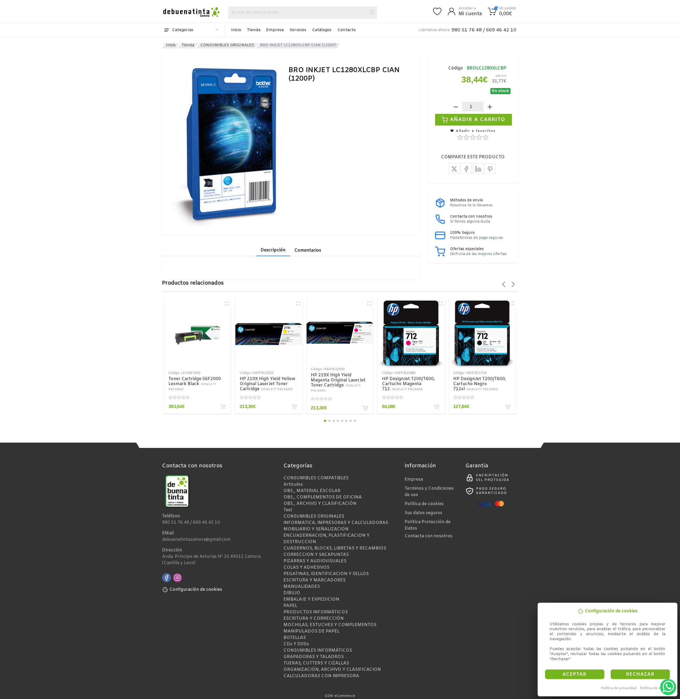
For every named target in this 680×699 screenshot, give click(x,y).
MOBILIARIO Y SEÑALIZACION (315, 529)
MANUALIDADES (301, 586)
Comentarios (307, 250)
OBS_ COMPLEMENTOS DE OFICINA (322, 497)
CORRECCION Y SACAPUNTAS (316, 554)
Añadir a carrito (477, 120)
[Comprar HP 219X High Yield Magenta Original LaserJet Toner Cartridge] (365, 408)
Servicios (298, 30)
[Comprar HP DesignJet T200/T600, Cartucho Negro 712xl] (507, 406)
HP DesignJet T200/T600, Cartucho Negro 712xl (479, 384)
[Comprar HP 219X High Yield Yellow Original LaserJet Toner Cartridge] (294, 406)
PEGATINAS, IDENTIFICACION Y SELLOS (326, 574)
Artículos (293, 484)
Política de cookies (656, 688)
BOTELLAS (294, 637)
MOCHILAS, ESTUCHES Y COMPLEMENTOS (329, 625)
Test (287, 510)
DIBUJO (291, 593)
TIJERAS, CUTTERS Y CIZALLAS (316, 663)
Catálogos (322, 30)
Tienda (253, 30)
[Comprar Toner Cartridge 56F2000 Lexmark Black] (223, 406)
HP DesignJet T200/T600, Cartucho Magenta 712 (408, 384)
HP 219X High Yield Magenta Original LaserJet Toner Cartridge (338, 382)
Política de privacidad (618, 688)
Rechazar (640, 674)
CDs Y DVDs (296, 644)
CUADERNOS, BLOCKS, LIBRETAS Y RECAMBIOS (334, 548)
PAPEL (290, 606)
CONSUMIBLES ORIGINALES (227, 45)
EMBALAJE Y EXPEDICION (311, 599)
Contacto (346, 30)
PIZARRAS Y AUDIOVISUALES (314, 561)
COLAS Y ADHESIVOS (306, 567)
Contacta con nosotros (428, 536)
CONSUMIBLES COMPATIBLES (315, 478)
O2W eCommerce (340, 696)
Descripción (273, 250)
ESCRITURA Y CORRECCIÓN (313, 618)
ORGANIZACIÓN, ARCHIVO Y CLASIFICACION (332, 669)
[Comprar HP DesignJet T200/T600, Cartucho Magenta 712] (436, 406)
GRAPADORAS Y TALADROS (313, 657)
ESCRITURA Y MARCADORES (314, 580)
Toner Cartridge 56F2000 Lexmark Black (194, 384)
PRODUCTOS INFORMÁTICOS (315, 612)
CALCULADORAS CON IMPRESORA (321, 676)
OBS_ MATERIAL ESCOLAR (312, 491)
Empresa (275, 30)
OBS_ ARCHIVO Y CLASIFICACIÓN (319, 503)
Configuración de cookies (195, 589)
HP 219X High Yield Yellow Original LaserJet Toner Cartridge (267, 384)
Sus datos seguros (423, 513)
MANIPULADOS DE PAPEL (311, 631)
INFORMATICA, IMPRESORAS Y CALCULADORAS (335, 523)
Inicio (236, 30)
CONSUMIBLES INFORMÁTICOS (317, 650)
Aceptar (574, 674)
